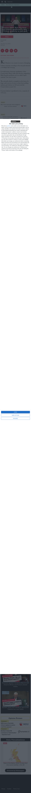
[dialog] (15, 396)
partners (9, 125)
